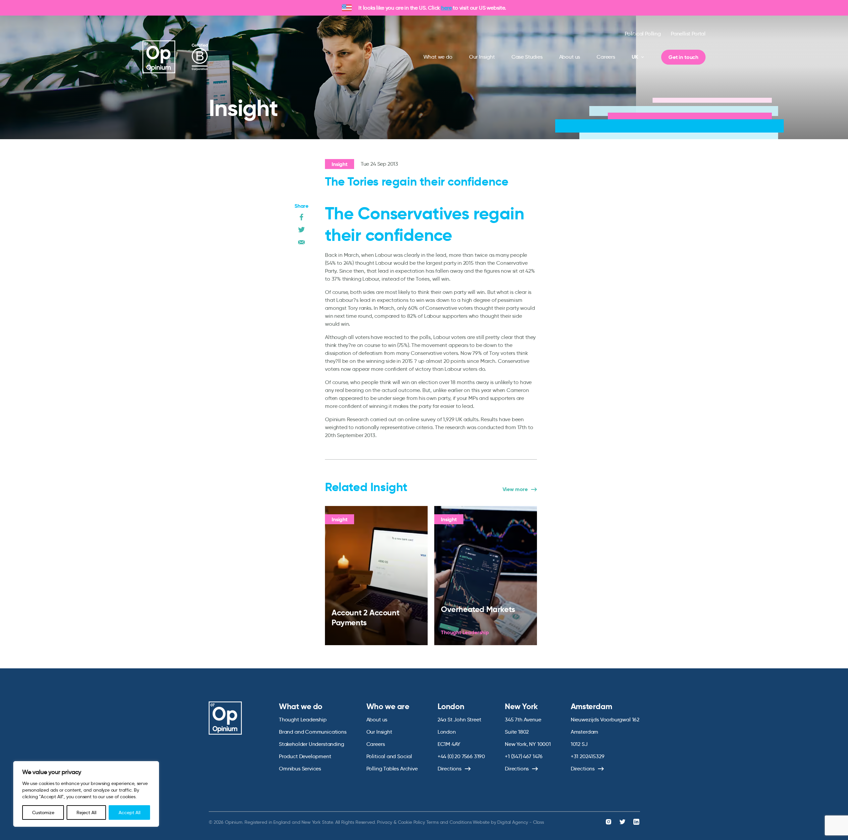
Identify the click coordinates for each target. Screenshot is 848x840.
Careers (606, 57)
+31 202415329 (588, 756)
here (446, 8)
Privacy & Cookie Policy (401, 822)
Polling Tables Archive (392, 768)
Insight (339, 164)
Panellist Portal (688, 33)
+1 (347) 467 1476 (524, 756)
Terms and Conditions (449, 822)
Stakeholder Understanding (311, 744)
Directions (449, 768)
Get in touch (683, 57)
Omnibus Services (300, 768)
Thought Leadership (303, 719)
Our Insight (482, 57)
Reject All (86, 812)
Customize (43, 812)
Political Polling (643, 33)
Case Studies (527, 57)
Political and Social (389, 756)
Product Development (305, 756)
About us (569, 57)
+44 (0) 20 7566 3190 (461, 756)
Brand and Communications (312, 732)
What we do (437, 57)
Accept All (129, 812)
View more (515, 489)
